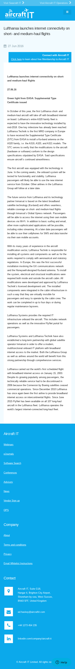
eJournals (9, 454)
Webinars (8, 444)
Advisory (8, 482)
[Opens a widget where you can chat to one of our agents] (61, 662)
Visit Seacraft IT (13, 3)
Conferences (10, 472)
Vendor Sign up (12, 500)
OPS (6, 510)
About (7, 535)
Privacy (8, 554)
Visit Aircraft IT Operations (54, 3)
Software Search (12, 463)
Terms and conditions (15, 544)
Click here (16, 59)
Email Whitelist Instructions (18, 563)
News (6, 491)
